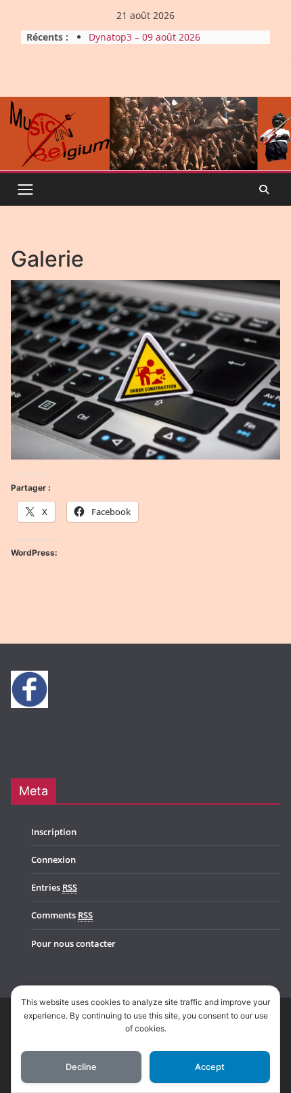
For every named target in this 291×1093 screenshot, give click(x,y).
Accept (210, 1067)
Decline (81, 1067)
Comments (62, 915)
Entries (54, 887)
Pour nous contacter (73, 943)
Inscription (53, 832)
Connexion (53, 859)
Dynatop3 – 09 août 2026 (144, 36)
